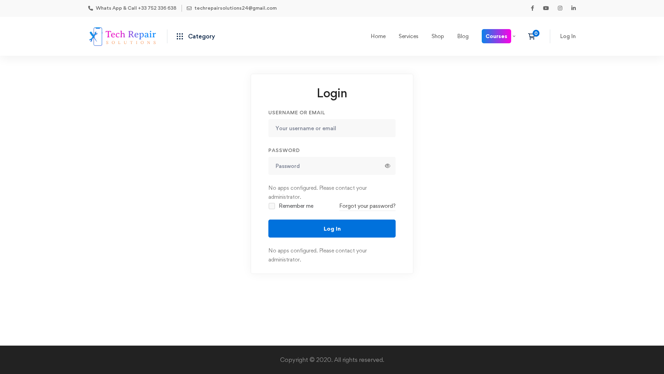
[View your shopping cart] (534, 36)
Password (284, 150)
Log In (332, 228)
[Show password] (388, 166)
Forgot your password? (367, 206)
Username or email (296, 112)
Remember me (295, 206)
